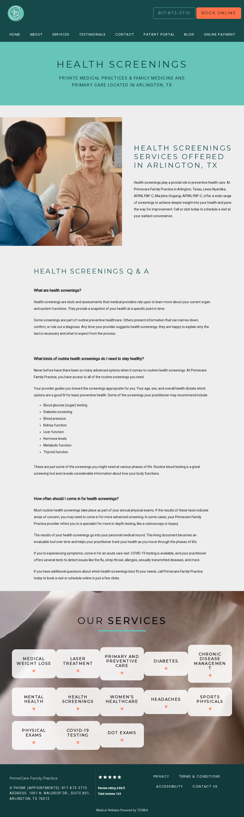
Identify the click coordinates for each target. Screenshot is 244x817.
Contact (124, 34)
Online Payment (220, 34)
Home (15, 34)
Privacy (161, 776)
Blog (189, 34)
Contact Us (205, 786)
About (36, 34)
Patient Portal (159, 34)
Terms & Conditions (199, 776)
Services (61, 34)
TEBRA (142, 810)
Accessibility (169, 786)
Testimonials (92, 34)
